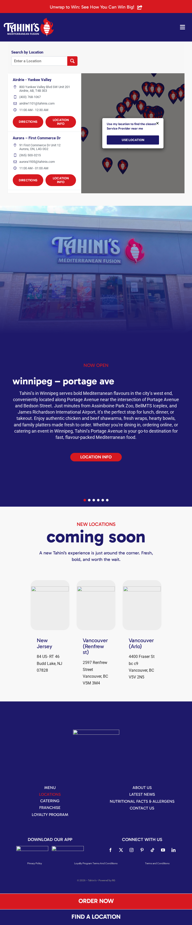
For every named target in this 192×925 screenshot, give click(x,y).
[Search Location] (72, 61)
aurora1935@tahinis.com (37, 162)
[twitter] (121, 850)
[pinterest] (142, 850)
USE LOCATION (133, 140)
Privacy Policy (34, 863)
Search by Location (27, 52)
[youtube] (163, 850)
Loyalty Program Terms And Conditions (96, 863)
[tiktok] (152, 850)
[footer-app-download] (32, 847)
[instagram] (132, 850)
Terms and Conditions (157, 863)
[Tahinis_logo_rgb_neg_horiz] (29, 20)
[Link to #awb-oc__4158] (182, 27)
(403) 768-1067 (30, 97)
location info (61, 122)
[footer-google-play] (68, 847)
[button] (85, 500)
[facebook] (110, 850)
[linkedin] (174, 850)
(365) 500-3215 (30, 155)
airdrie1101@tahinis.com (36, 103)
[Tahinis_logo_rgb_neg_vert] (96, 731)
